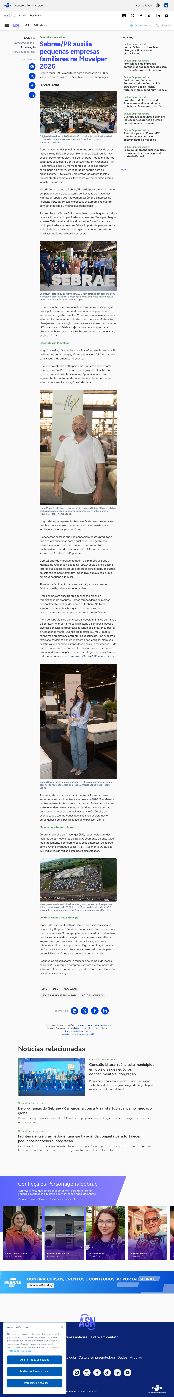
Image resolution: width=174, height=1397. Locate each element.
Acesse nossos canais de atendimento (91, 1025)
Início (27, 25)
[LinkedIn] (158, 15)
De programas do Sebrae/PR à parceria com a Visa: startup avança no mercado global (85, 1110)
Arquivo (136, 1357)
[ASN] (87, 1322)
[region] (34, 1358)
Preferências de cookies (34, 1383)
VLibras (166, 5)
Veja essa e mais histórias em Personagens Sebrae (45, 1199)
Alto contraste (157, 5)
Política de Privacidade (19, 1351)
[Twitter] (132, 15)
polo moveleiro (92, 995)
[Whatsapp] (32, 66)
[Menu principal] (7, 25)
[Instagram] (124, 15)
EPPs (44, 988)
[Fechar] (62, 1327)
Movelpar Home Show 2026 (59, 995)
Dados (122, 1357)
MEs (55, 988)
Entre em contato (105, 1337)
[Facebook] (141, 15)
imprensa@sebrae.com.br (78, 1031)
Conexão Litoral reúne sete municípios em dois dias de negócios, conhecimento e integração (121, 1069)
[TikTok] (149, 15)
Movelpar (70, 988)
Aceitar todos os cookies (34, 1359)
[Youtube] (166, 15)
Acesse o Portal (39, 1285)
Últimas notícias (74, 1337)
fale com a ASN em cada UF (79, 1034)
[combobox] (36, 15)
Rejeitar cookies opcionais (35, 1371)
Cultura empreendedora (97, 1357)
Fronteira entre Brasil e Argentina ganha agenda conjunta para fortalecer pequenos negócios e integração (79, 1138)
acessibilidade (143, 5)
